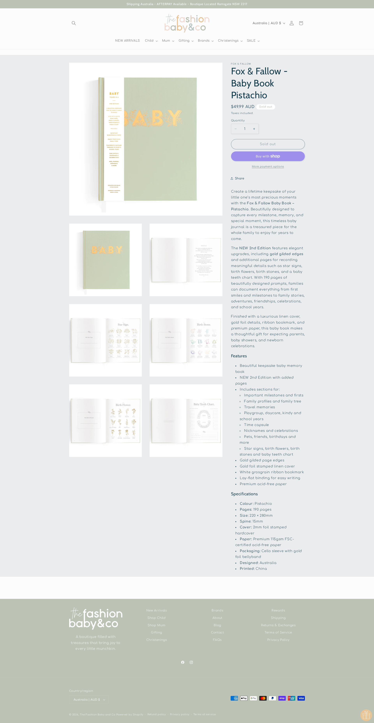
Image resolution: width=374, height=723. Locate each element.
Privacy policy (179, 714)
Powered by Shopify (129, 714)
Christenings (156, 639)
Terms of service (204, 714)
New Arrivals (156, 610)
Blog (217, 625)
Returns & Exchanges (278, 625)
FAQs (217, 639)
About (217, 617)
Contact (217, 632)
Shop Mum (156, 625)
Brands (217, 610)
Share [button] (239, 178)
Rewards (278, 610)
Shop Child (156, 617)
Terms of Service (278, 632)
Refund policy (156, 714)
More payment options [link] (268, 166)
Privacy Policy (278, 639)
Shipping (278, 617)
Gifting (156, 632)
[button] (74, 23)
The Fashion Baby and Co (97, 714)
